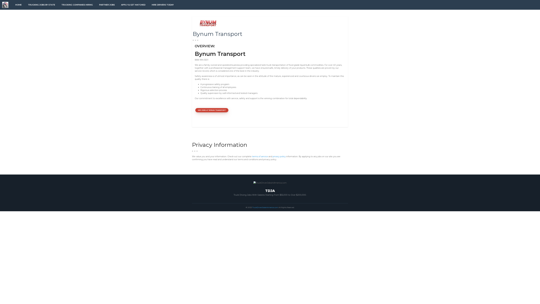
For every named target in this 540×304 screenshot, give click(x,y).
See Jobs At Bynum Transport (212, 110)
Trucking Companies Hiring (77, 5)
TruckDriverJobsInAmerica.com (265, 207)
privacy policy (279, 156)
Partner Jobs (107, 5)
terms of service (260, 156)
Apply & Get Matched (133, 5)
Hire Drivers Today (163, 5)
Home (18, 5)
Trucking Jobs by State (41, 5)
